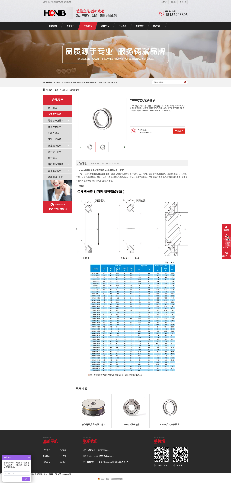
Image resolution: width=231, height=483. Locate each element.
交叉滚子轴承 (67, 82)
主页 (56, 90)
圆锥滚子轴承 (54, 170)
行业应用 (122, 25)
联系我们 (173, 2)
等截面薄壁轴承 (79, 82)
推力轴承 (52, 158)
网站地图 (183, 2)
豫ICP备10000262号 (63, 474)
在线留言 (140, 25)
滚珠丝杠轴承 (112, 82)
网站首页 (53, 25)
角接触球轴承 (54, 145)
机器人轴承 (101, 82)
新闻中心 (105, 25)
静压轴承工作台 (55, 176)
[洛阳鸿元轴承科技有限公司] (55, 13)
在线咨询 (179, 131)
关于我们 (164, 2)
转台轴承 (57, 82)
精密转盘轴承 (91, 82)
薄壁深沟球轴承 (55, 164)
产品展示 (88, 25)
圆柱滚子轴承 (54, 151)
